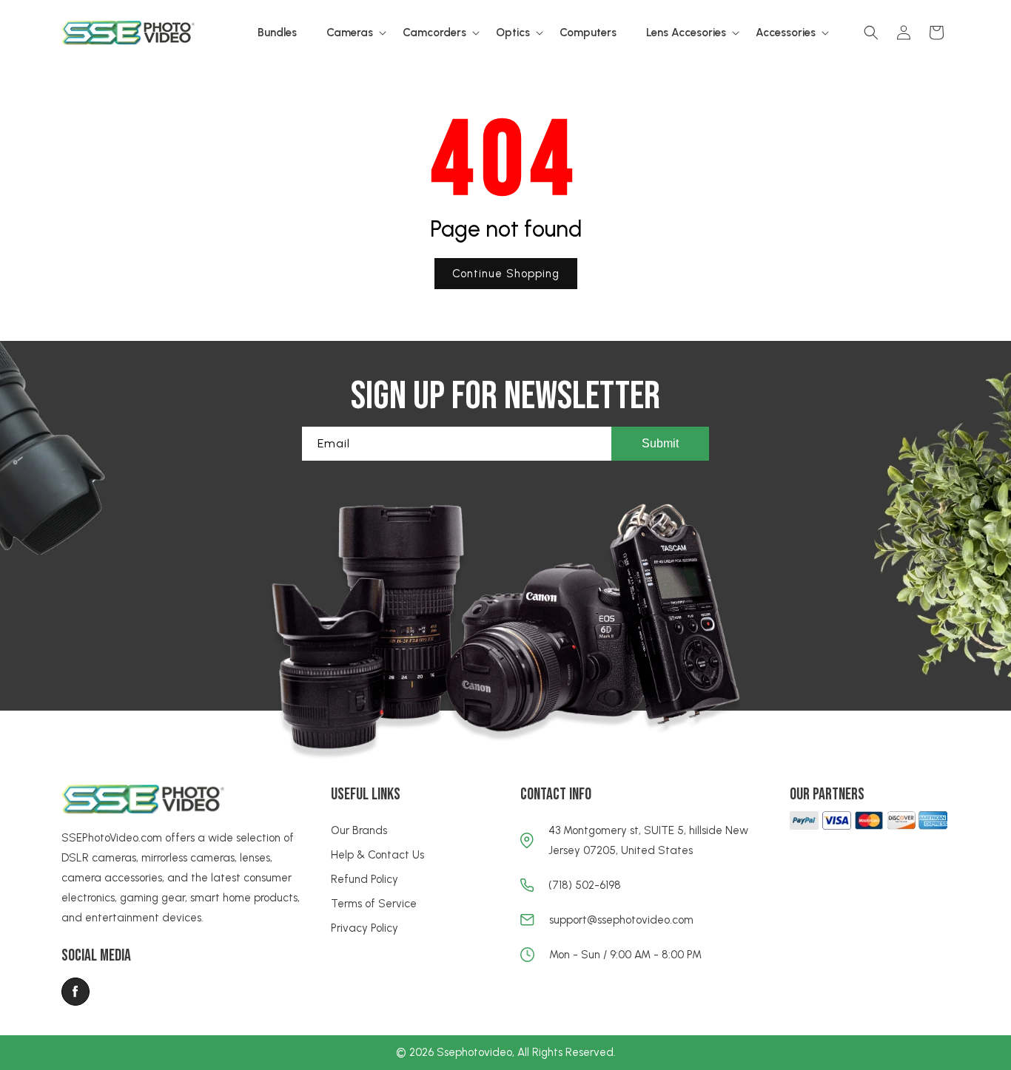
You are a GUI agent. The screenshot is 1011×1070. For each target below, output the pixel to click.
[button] (350, 33)
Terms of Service (374, 903)
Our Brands (359, 830)
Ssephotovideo (474, 1052)
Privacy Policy (364, 928)
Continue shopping (506, 273)
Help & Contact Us (377, 854)
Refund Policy (364, 879)
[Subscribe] (660, 444)
